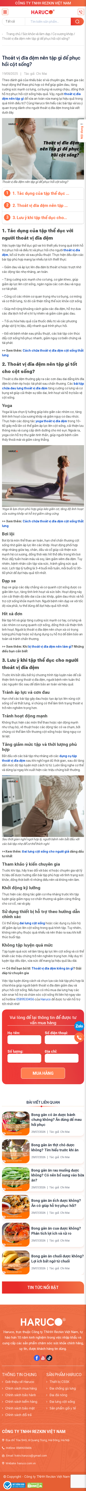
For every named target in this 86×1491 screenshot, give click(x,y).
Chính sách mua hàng (21, 1388)
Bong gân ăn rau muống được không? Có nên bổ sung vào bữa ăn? (57, 1175)
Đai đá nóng (58, 1395)
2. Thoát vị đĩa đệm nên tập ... (40, 205)
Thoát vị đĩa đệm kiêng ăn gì (52, 968)
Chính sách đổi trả (18, 1415)
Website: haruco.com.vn (21, 1463)
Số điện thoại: (56, 1033)
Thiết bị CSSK (59, 1382)
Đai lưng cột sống (62, 1402)
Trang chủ (13, 34)
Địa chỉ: (51, 1051)
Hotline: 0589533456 (19, 1448)
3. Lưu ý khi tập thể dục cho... (40, 217)
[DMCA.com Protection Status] (35, 1485)
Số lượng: (15, 1051)
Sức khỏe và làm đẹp (36, 34)
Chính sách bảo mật (20, 1408)
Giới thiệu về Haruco (19, 1382)
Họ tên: (13, 1033)
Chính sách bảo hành (20, 1395)
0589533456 (25, 999)
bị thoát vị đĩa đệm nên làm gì (49, 646)
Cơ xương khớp (62, 34)
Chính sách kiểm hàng (21, 1402)
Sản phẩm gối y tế (63, 1408)
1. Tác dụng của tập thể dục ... (41, 193)
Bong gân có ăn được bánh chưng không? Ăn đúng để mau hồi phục (56, 1120)
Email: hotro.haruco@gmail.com (26, 1455)
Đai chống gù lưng (63, 1388)
